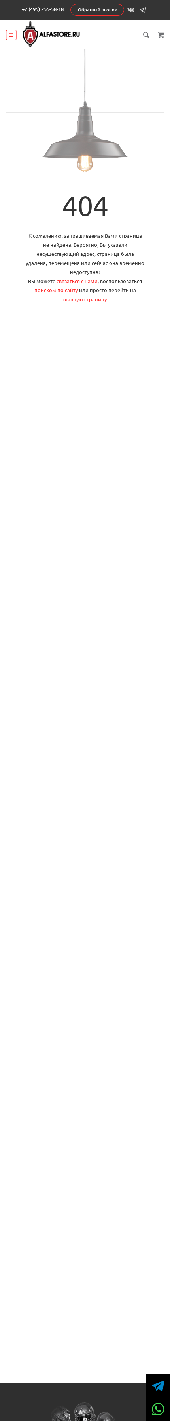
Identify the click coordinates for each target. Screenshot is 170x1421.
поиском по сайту (56, 290)
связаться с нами (77, 281)
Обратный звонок (97, 10)
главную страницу (84, 299)
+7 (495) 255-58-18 (43, 9)
